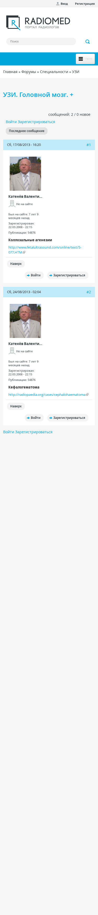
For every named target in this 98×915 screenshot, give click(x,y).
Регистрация (85, 4)
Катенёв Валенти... (25, 196)
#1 (89, 144)
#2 (89, 291)
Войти (11, 121)
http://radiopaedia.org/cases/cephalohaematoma (46, 394)
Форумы (28, 71)
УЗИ (75, 71)
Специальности (54, 71)
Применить (88, 42)
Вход (64, 4)
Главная (10, 71)
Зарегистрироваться (36, 121)
